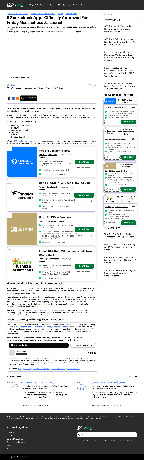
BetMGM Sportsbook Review (51, 221)
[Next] (135, 376)
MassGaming (100, 440)
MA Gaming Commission (17, 13)
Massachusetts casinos (73, 368)
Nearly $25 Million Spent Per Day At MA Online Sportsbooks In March (119, 247)
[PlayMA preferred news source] (28, 98)
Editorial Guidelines (15, 439)
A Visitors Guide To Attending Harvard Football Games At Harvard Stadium (118, 29)
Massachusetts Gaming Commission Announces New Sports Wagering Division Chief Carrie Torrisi (119, 72)
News (60, 13)
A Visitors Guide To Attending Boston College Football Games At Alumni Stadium (119, 86)
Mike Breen (26, 405)
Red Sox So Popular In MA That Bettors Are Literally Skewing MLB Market (120, 260)
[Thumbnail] (13, 384)
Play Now (84, 162)
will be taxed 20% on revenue (46, 310)
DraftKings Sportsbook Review (49, 260)
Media (9, 436)
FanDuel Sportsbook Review (48, 156)
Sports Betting (71, 13)
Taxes (9, 445)
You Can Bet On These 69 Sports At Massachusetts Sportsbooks (120, 235)
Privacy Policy (12, 448)
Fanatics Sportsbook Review (48, 188)
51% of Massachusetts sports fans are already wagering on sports (41, 327)
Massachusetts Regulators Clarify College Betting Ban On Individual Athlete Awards (116, 387)
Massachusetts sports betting (43, 13)
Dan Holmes (16, 85)
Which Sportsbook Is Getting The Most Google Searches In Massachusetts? (120, 273)
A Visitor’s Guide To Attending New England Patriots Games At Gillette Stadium (119, 42)
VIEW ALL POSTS (81, 345)
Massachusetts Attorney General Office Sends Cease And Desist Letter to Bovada (45, 387)
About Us (11, 432)
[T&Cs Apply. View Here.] (133, 107)
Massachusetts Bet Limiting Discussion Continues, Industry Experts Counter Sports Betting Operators (119, 56)
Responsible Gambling (16, 442)
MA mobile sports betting (25, 141)
